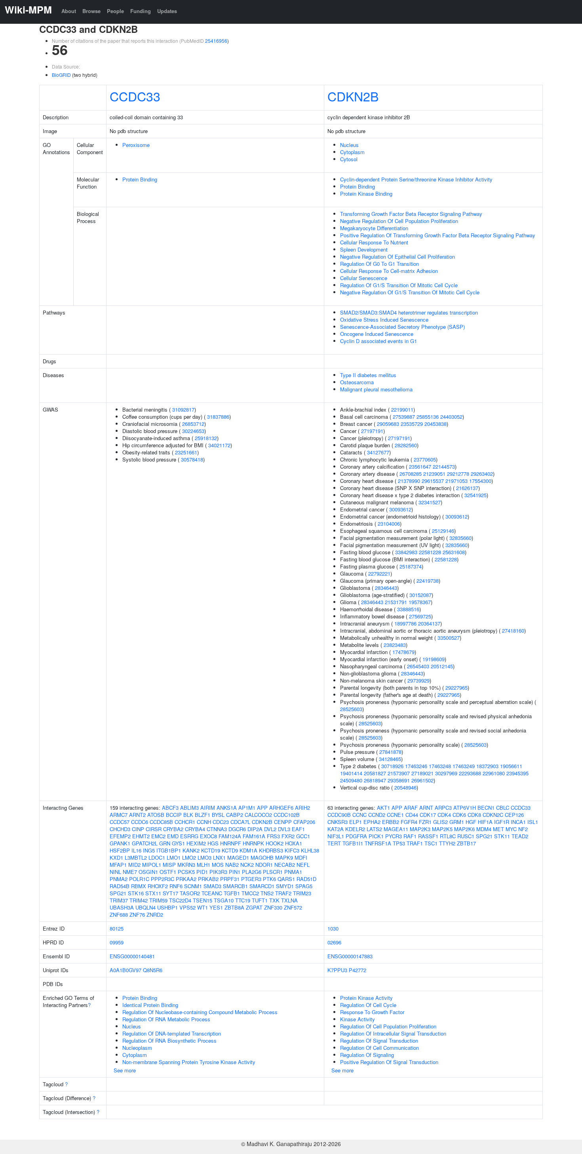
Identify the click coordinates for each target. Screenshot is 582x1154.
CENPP (283, 822)
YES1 (216, 907)
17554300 (480, 480)
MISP (169, 864)
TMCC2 (250, 893)
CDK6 (459, 814)
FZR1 (425, 822)
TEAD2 (520, 836)
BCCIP (174, 814)
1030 (333, 928)
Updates (167, 11)
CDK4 (444, 814)
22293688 (470, 773)
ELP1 (355, 822)
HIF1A (485, 822)
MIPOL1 (151, 864)
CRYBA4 (195, 829)
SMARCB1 (235, 886)
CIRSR (154, 829)
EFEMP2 (120, 836)
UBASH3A (122, 907)
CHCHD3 (120, 829)
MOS (218, 864)
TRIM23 (302, 893)
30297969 (446, 773)
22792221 (379, 573)
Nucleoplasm (137, 1047)
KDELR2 (355, 829)
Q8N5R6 (152, 970)
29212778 (458, 473)
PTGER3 (251, 879)
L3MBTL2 (136, 857)
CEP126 (514, 814)
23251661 (186, 452)
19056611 (511, 766)
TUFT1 (260, 900)
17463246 (416, 766)
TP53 (399, 843)
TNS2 (267, 893)
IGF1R (501, 822)
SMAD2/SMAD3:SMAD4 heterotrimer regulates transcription (409, 312)
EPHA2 (371, 822)
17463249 (464, 766)
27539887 (404, 416)
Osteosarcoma (357, 382)
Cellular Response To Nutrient (374, 242)
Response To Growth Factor (372, 1012)
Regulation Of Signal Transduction (379, 1040)
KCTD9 (230, 850)
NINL (115, 872)
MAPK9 (284, 857)
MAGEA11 (396, 829)
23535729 (412, 423)
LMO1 (174, 857)
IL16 (136, 850)
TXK (274, 900)
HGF (471, 822)
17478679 (403, 652)
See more (125, 1070)
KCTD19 (210, 850)
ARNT (426, 807)
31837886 (218, 416)
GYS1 (178, 843)
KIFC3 (292, 850)
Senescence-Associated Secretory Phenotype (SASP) (402, 326)
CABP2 (234, 814)
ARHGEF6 (281, 807)
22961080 (494, 773)
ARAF (411, 807)
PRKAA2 (186, 879)
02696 (334, 942)
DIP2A (254, 829)
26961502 (422, 780)
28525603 (351, 709)
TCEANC (212, 893)
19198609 (433, 659)
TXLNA (289, 900)
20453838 (435, 423)
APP (262, 807)
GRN (164, 843)
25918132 (206, 438)
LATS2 (374, 829)
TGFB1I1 (352, 843)
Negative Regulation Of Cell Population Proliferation (399, 221)
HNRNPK (253, 843)
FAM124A (230, 836)
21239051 (434, 473)
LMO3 (204, 857)
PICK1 (376, 836)
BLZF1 (202, 814)
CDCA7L (240, 822)
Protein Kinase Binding (366, 193)
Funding (140, 11)
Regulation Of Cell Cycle (368, 1005)
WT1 (202, 907)
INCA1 (518, 822)
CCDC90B (339, 814)
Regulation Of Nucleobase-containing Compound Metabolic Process (200, 1012)
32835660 (460, 538)
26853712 (193, 423)
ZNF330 (273, 907)
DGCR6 (237, 829)
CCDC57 (119, 822)
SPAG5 (303, 886)
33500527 (448, 637)
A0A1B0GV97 (125, 970)
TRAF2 (283, 893)
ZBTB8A (234, 907)
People (115, 11)
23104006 (389, 523)
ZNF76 (137, 914)
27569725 (420, 616)
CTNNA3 (217, 829)
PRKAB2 (208, 879)
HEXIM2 (196, 843)
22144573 (444, 466)
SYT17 (170, 893)
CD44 (411, 814)
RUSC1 (465, 836)
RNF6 (176, 886)
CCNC (359, 814)
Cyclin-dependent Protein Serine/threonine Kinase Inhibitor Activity (416, 179)
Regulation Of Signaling (367, 1055)
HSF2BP (120, 850)
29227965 (456, 687)
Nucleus (349, 145)
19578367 (420, 602)
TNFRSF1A (378, 843)
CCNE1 (395, 814)
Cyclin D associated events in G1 (378, 341)
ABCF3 (170, 807)
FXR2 (288, 836)
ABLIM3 (189, 807)
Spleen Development (364, 249)
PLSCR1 (273, 872)
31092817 (183, 409)
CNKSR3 (337, 822)
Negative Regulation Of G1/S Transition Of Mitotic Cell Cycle (409, 292)
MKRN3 (186, 864)
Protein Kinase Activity (366, 997)
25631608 (454, 552)
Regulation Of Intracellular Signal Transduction (393, 1033)
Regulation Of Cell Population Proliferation (388, 1026)
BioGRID (61, 74)
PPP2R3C (162, 879)
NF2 (523, 829)
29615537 (433, 480)
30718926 (392, 766)
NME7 (130, 872)
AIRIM (207, 807)
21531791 (396, 602)
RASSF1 (428, 836)
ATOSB (155, 814)
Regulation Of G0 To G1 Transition (379, 263)
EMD (173, 836)
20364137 (429, 623)
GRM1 (456, 822)
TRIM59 (158, 900)
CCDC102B (287, 814)
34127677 (378, 452)
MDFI (301, 857)
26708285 (410, 473)
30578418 (192, 459)
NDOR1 (264, 864)
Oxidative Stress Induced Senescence (384, 319)
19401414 (351, 773)
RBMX (138, 886)
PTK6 (269, 879)
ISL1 (532, 822)
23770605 (425, 459)
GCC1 (303, 836)
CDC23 (221, 822)
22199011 (402, 409)
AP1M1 (246, 807)
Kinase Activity (357, 1019)
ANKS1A (227, 807)
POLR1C (139, 879)
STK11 (502, 836)
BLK (188, 814)
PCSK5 (186, 872)
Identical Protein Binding (150, 1005)
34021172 (219, 445)
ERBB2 (390, 822)
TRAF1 (415, 843)
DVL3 (284, 829)
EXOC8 (208, 836)
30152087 (420, 595)
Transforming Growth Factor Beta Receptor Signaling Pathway (411, 213)
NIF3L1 (335, 836)
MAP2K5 (442, 829)
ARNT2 (137, 814)
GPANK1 (120, 843)
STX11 (153, 893)
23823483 (395, 645)
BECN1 (486, 807)
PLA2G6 (251, 872)
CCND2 (376, 814)
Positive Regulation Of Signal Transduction (389, 1062)
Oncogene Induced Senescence (376, 334)
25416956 (216, 40)
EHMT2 (141, 836)
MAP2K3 (420, 829)
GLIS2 (440, 822)
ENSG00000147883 (350, 956)
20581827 (375, 773)
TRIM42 (138, 900)
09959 (117, 942)
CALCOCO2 (258, 814)
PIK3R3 (218, 872)
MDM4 (483, 829)
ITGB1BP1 (168, 850)
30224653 (193, 431)
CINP (138, 829)
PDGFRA (356, 836)
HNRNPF (230, 843)
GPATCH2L (145, 843)
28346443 (386, 587)
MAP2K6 (464, 829)
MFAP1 (118, 864)
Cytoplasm (352, 152)
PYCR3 (393, 836)
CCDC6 (139, 822)
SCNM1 (193, 886)
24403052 (451, 416)
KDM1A (248, 850)
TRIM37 (119, 900)
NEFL (303, 864)
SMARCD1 (261, 886)
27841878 (390, 751)
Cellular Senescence (363, 278)
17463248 (440, 766)
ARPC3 (443, 807)
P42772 (357, 970)
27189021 (422, 773)
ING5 (149, 850)
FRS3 (273, 836)
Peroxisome (136, 145)
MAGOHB (262, 857)
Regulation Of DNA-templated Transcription (171, 1033)
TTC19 (242, 900)
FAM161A (254, 836)
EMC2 (158, 836)
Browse (91, 11)
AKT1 (383, 807)
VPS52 (187, 907)
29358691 (399, 780)
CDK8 (474, 814)
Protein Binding (139, 179)
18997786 (405, 623)
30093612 (400, 509)
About (68, 11)
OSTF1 (168, 872)
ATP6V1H (464, 807)
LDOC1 (156, 857)
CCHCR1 (185, 822)
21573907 (399, 773)
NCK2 (247, 864)
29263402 (482, 473)
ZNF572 (293, 907)
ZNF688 (119, 914)
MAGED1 (238, 857)
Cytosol (349, 159)
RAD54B (119, 886)
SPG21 (118, 893)
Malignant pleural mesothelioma (376, 389)
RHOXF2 (158, 886)
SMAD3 (212, 886)
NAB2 (232, 864)
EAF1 (298, 829)
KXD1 (116, 857)
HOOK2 (274, 843)
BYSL (218, 814)
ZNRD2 (154, 914)
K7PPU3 (337, 970)
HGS (213, 843)
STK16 (136, 893)
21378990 (409, 480)
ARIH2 (302, 807)
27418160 (513, 630)
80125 (117, 928)
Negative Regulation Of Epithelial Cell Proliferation (397, 256)
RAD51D (306, 879)
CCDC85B (161, 822)
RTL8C (448, 836)
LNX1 (219, 857)
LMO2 (189, 857)
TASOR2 (190, 893)
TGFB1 (232, 893)
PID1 (202, 872)
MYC (511, 829)
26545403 (418, 666)
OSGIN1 (148, 872)
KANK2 (191, 850)
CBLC (502, 807)
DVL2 (270, 829)
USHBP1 (167, 907)
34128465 (390, 759)
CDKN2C (493, 814)
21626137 (467, 488)
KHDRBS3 (271, 850)
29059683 (388, 423)
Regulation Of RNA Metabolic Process (166, 1019)
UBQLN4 (145, 907)
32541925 (475, 495)
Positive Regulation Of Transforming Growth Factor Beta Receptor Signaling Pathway (437, 235)
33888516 (408, 609)
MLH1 (203, 864)
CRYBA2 (173, 829)
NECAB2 (284, 864)
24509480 (351, 780)
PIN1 (234, 872)
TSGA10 (224, 900)
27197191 (372, 431)
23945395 (517, 773)
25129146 (443, 530)
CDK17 (428, 814)
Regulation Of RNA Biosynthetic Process (169, 1040)
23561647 (420, 466)
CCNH (204, 822)
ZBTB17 (466, 843)
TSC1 (430, 843)
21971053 (456, 480)
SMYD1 (285, 886)
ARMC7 (118, 814)
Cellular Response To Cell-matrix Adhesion (389, 271)
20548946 (405, 787)
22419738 (428, 580)
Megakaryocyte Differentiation (374, 228)
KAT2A (335, 829)
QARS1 (286, 879)
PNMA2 (118, 879)
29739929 (418, 680)
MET (498, 829)
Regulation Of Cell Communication (379, 1047)
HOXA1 (293, 843)
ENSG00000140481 (132, 956)
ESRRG (189, 836)
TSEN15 (202, 900)
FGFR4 (409, 822)
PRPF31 (230, 879)
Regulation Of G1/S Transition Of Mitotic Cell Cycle (399, 285)
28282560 (406, 445)
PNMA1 (293, 872)
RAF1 (410, 836)
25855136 (428, 416)
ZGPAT (254, 907)
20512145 (442, 666)
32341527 (429, 502)
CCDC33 (135, 96)
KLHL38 (310, 850)
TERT (334, 843)
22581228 (430, 552)
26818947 (375, 780)
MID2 (134, 864)
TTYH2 (447, 843)
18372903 (487, 766)
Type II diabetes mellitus (368, 375)
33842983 (406, 552)
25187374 (410, 566)
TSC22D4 (180, 900)
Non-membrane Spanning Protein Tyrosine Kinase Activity (188, 1062)
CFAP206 (304, 822)
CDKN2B (352, 96)
